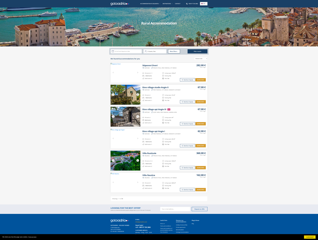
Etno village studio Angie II (155, 87)
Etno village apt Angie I (153, 131)
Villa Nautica (148, 175)
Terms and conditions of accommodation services (166, 229)
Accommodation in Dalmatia (149, 3)
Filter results (197, 51)
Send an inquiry (188, 80)
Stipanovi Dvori (150, 65)
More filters (173, 51)
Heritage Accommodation (182, 232)
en (204, 3)
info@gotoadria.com (141, 222)
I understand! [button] (310, 237)
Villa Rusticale (149, 153)
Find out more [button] (32, 237)
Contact (177, 3)
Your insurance (164, 232)
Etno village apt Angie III (156, 109)
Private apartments (181, 227)
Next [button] (137, 72)
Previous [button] (113, 72)
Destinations (167, 3)
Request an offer (200, 209)
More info (200, 80)
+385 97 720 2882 (193, 3)
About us (162, 223)
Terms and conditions (165, 226)
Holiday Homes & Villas (181, 225)
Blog (193, 223)
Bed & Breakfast (180, 229)
